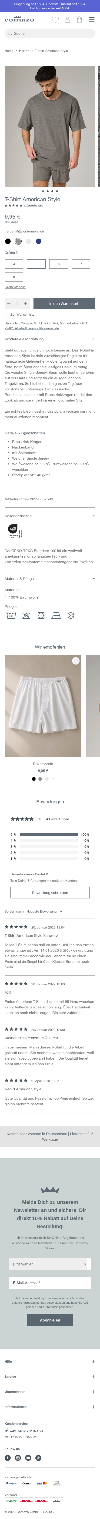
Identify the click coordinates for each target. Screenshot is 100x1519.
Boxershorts (43, 764)
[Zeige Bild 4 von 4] (57, 191)
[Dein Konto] (67, 19)
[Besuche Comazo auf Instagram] (18, 1458)
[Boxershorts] (43, 706)
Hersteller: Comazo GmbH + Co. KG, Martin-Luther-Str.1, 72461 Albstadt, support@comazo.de (46, 325)
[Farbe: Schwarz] (34, 779)
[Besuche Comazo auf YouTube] (28, 1458)
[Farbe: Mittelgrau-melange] (40, 779)
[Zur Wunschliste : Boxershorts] (76, 661)
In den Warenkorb (64, 303)
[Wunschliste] (55, 19)
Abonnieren (50, 1320)
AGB (86, 1302)
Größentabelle (15, 287)
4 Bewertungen (33, 205)
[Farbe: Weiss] (47, 779)
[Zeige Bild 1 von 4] (43, 191)
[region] (50, 721)
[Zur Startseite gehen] (19, 19)
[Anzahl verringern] (9, 303)
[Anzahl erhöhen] (25, 303)
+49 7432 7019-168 (26, 1431)
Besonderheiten (18, 516)
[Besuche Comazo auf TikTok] (38, 1458)
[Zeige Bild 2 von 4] (48, 191)
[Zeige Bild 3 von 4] (52, 191)
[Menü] (91, 19)
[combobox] (53, 33)
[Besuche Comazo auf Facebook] (8, 1458)
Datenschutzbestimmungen (28, 1302)
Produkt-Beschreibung (24, 339)
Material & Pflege (19, 578)
